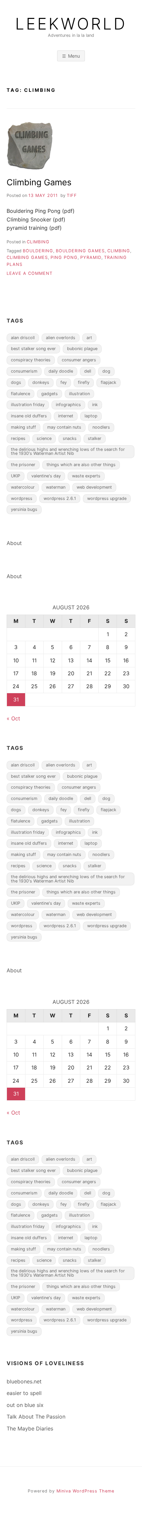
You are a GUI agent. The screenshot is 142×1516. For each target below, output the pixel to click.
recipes (18, 438)
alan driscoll (23, 337)
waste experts (86, 475)
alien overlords (60, 337)
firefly (83, 382)
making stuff (23, 427)
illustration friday (28, 404)
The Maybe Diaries (30, 1428)
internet (65, 415)
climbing (38, 241)
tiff (72, 195)
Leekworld (71, 24)
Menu (74, 56)
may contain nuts (64, 427)
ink (95, 404)
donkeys (40, 382)
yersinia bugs (24, 509)
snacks (70, 438)
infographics (68, 404)
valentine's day (46, 475)
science (44, 438)
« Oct (13, 718)
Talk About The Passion (36, 1416)
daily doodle (61, 371)
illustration (79, 393)
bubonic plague (82, 348)
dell (87, 371)
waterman (55, 487)
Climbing (118, 250)
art (89, 337)
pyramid (90, 257)
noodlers (101, 427)
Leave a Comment (30, 273)
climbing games (27, 257)
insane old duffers (29, 415)
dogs (16, 382)
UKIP (15, 475)
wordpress (21, 498)
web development (94, 487)
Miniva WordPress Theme (85, 1490)
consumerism (24, 371)
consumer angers (79, 359)
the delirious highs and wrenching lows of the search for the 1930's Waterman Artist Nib (68, 451)
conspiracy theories (31, 359)
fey (63, 382)
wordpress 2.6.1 (60, 498)
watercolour (23, 487)
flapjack (108, 382)
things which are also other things (81, 464)
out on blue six (25, 1405)
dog (106, 371)
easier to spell (24, 1393)
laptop (91, 415)
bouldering (38, 250)
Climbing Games (39, 182)
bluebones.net (24, 1381)
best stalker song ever (33, 348)
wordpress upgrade (106, 498)
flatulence (20, 393)
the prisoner (23, 464)
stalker (94, 438)
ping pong (64, 257)
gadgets (49, 393)
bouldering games (80, 250)
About (14, 543)
